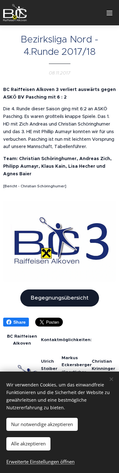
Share (19, 322)
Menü (109, 12)
